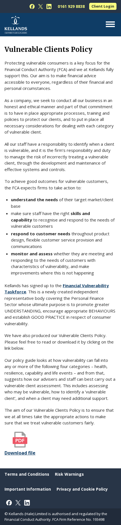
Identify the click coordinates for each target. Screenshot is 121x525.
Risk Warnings (69, 474)
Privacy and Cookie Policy (82, 489)
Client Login (102, 6)
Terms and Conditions (27, 474)
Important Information (28, 489)
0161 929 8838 (71, 6)
